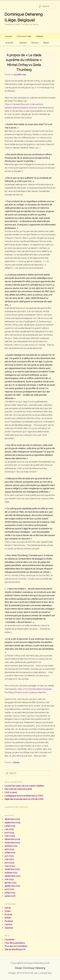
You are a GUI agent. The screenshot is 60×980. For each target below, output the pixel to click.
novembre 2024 (12, 842)
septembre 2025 (12, 822)
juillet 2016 (10, 896)
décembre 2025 (12, 819)
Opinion (16, 762)
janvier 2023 (10, 882)
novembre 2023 (12, 869)
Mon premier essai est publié (18, 789)
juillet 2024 (10, 852)
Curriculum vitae (23, 36)
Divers (8, 911)
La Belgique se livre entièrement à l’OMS (24, 795)
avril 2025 (9, 832)
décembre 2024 (12, 839)
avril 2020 (9, 889)
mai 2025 (9, 829)
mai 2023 (9, 879)
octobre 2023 (11, 872)
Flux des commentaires (16, 946)
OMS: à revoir (11, 792)
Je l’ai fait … (10, 43)
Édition (46, 43)
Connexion (10, 939)
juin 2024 (9, 856)
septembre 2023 (12, 876)
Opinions (23, 43)
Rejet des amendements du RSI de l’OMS (24, 799)
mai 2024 (9, 859)
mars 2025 (10, 836)
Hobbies (39, 36)
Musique (9, 921)
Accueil (8, 36)
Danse (8, 908)
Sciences (9, 928)
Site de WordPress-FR (15, 949)
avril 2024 (9, 862)
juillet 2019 (10, 892)
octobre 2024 (11, 846)
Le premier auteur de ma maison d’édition (24, 786)
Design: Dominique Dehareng (30, 968)
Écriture (35, 43)
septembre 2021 (12, 886)
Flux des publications (15, 943)
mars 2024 (10, 866)
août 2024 (9, 849)
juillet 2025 (10, 826)
